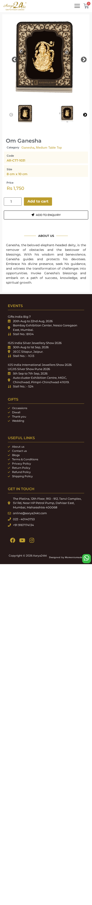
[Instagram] (32, 540)
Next (80, 58)
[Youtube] (22, 540)
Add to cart (37, 201)
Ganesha (27, 147)
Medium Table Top (49, 147)
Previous (11, 58)
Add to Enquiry (48, 215)
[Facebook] (12, 540)
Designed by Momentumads (66, 557)
